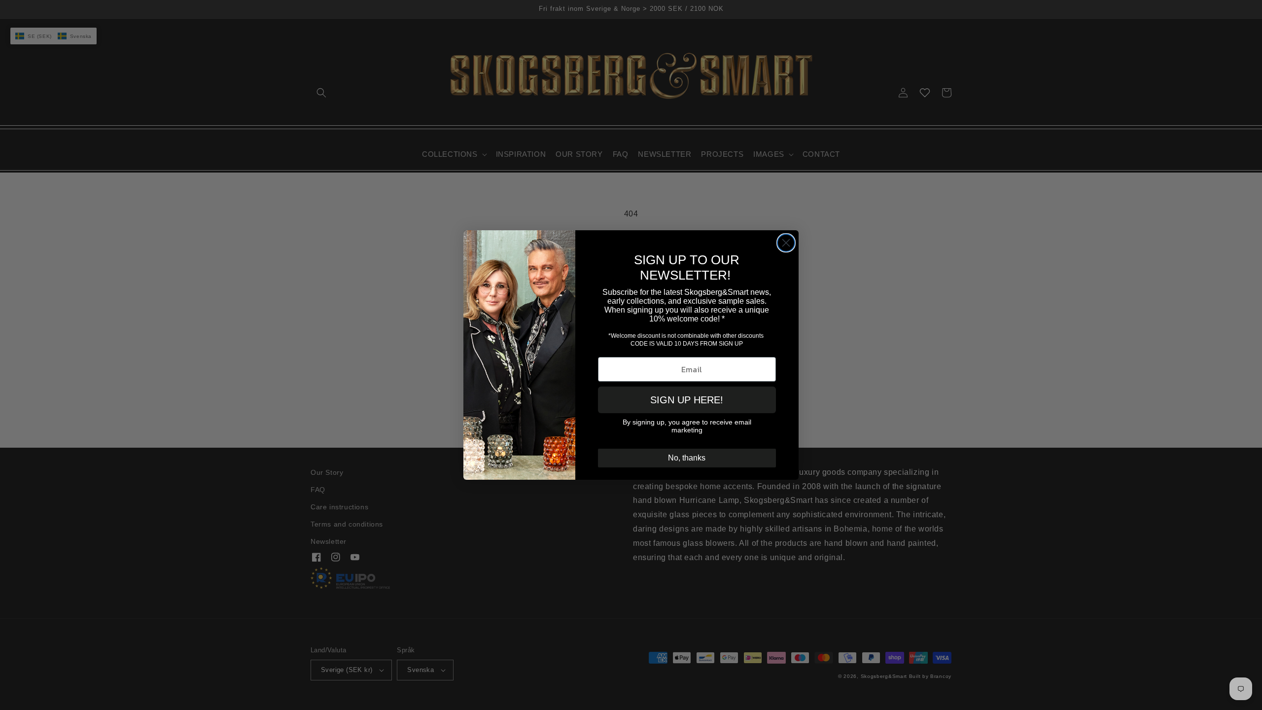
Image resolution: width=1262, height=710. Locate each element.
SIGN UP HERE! (686, 399)
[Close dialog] (786, 242)
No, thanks (686, 458)
